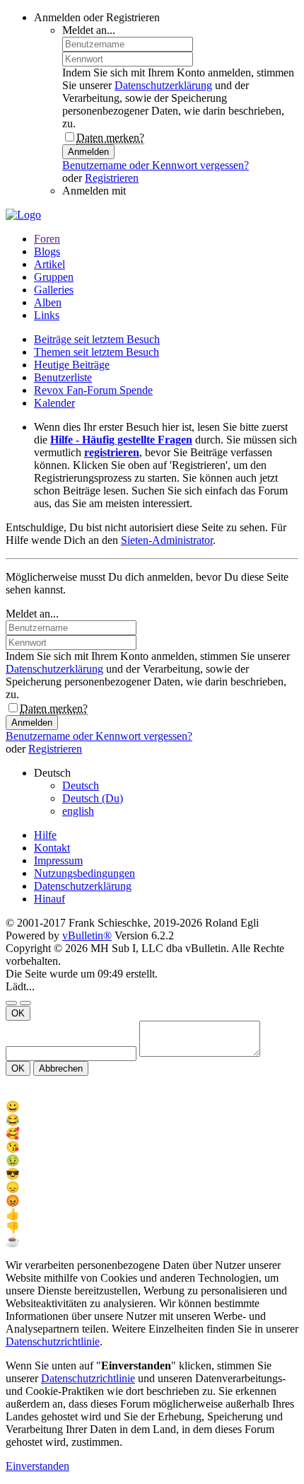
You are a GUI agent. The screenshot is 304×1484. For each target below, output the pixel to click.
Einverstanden (37, 1466)
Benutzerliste (63, 377)
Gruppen (54, 277)
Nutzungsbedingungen (84, 873)
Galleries (54, 290)
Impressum (58, 860)
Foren (47, 239)
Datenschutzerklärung (163, 85)
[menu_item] (152, 1106)
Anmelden (88, 151)
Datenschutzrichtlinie (53, 1341)
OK (18, 1013)
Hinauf (49, 899)
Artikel (49, 264)
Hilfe (45, 835)
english (78, 811)
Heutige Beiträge (72, 365)
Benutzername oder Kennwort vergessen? (155, 165)
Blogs (47, 251)
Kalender (54, 403)
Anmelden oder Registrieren (97, 17)
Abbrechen (61, 1068)
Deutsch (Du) (92, 798)
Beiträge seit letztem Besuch (97, 339)
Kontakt (52, 848)
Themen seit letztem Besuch (96, 352)
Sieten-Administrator (167, 540)
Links (46, 315)
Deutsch (80, 785)
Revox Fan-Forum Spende (93, 390)
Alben (48, 302)
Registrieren (112, 178)
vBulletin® (87, 935)
